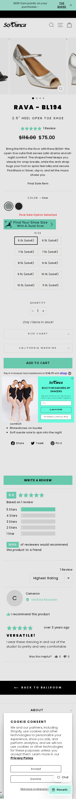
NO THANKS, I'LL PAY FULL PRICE (56, 417)
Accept (36, 769)
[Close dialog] (72, 378)
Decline (35, 779)
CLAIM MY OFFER (56, 410)
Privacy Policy (22, 758)
